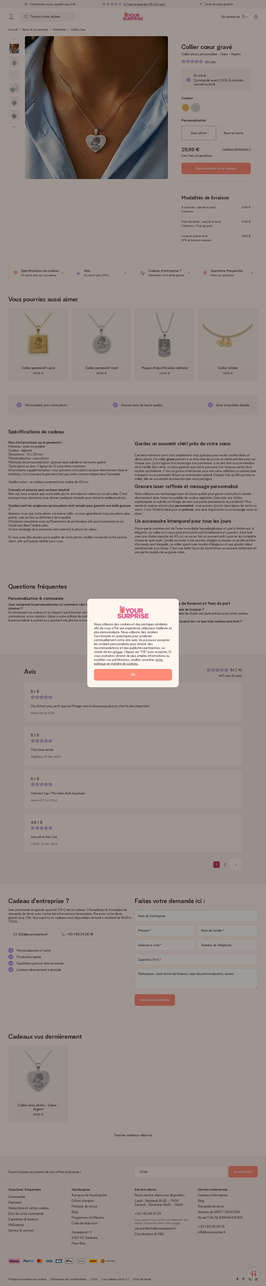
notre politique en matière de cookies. (129, 662)
